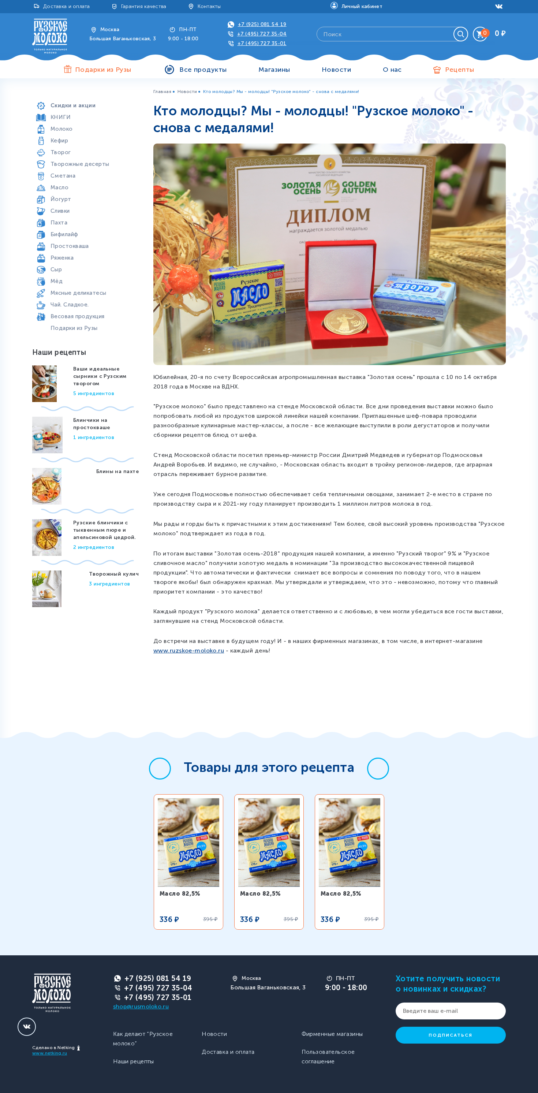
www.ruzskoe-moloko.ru (188, 650)
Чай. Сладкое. (70, 304)
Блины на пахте (117, 471)
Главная (162, 91)
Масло (59, 187)
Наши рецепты (133, 1061)
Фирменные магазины (332, 1033)
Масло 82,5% (180, 893)
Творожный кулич (114, 574)
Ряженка (62, 257)
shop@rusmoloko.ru (141, 1006)
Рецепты (459, 70)
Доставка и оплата (66, 6)
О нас (392, 70)
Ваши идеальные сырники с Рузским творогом (99, 376)
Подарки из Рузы (74, 328)
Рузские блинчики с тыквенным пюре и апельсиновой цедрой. (104, 530)
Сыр (56, 269)
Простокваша (70, 246)
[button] (160, 769)
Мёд (57, 281)
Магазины (274, 70)
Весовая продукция (77, 316)
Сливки (60, 211)
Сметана (63, 175)
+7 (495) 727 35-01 (262, 43)
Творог (61, 152)
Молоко (62, 129)
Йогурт (61, 199)
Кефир (59, 140)
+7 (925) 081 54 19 (262, 24)
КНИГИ (61, 117)
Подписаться (450, 1035)
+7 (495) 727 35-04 (262, 34)
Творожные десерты (80, 164)
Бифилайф (64, 234)
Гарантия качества (144, 6)
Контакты (209, 6)
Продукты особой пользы (87, 93)
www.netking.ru (49, 1053)
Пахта (59, 222)
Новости (336, 70)
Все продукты (203, 70)
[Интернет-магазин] (49, 35)
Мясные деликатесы (78, 293)
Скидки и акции (73, 105)
